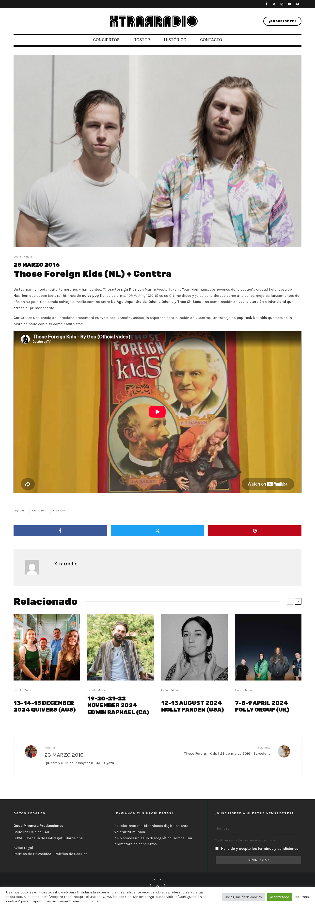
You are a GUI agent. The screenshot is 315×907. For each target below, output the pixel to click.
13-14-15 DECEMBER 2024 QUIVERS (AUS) (45, 706)
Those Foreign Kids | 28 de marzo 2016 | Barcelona (227, 750)
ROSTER (141, 39)
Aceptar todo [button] (279, 897)
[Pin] (254, 530)
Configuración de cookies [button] (243, 897)
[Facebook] (266, 4)
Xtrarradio (66, 564)
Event (17, 256)
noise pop (39, 511)
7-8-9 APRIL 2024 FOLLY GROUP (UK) (262, 706)
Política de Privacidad (32, 854)
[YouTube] (290, 4)
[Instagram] (282, 4)
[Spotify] (297, 4)
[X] (274, 4)
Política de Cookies (71, 854)
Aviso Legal (23, 847)
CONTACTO (211, 39)
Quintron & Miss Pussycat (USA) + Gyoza (79, 755)
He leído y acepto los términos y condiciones (259, 848)
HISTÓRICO (175, 39)
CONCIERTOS (106, 39)
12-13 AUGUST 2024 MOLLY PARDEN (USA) (192, 706)
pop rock (60, 511)
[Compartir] (60, 530)
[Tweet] (157, 530)
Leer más (301, 897)
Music (28, 256)
